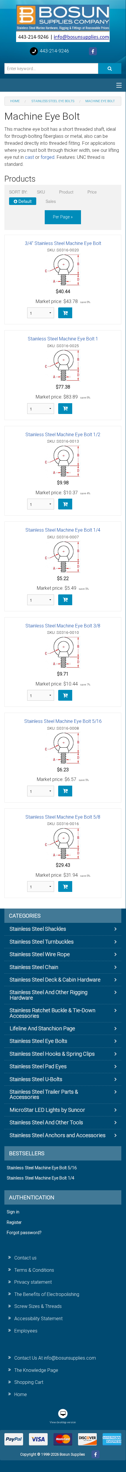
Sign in (13, 1212)
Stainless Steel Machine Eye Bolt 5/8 (62, 817)
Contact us (25, 1258)
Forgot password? (24, 1232)
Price (92, 192)
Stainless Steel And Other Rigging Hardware (48, 995)
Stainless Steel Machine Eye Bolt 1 (63, 339)
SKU (41, 192)
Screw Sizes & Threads (38, 1306)
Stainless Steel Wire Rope (40, 954)
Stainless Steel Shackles (38, 929)
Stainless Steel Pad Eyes (38, 1066)
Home (20, 1394)
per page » (63, 217)
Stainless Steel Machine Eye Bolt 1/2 (62, 434)
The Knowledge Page (36, 1370)
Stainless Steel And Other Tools (46, 1122)
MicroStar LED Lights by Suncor (47, 1110)
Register (14, 1222)
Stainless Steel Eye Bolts (38, 1041)
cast (29, 157)
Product (66, 192)
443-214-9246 (54, 51)
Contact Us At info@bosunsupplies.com (55, 1358)
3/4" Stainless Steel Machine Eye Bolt (63, 243)
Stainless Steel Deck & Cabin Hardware (55, 980)
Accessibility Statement (38, 1318)
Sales (51, 201)
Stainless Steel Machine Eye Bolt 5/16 (63, 721)
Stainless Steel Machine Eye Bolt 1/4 (62, 530)
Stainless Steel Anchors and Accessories (58, 1135)
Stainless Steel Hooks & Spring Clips (52, 1054)
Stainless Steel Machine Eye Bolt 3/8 (62, 626)
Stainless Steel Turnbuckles (42, 942)
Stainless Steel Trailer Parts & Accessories (44, 1094)
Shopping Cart (28, 1382)
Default (24, 201)
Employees (25, 1331)
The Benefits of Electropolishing (46, 1294)
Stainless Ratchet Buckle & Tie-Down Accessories (52, 1013)
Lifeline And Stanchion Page (42, 1028)
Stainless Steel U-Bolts (36, 1079)
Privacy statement (33, 1282)
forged (47, 157)
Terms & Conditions (34, 1270)
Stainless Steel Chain (34, 967)
